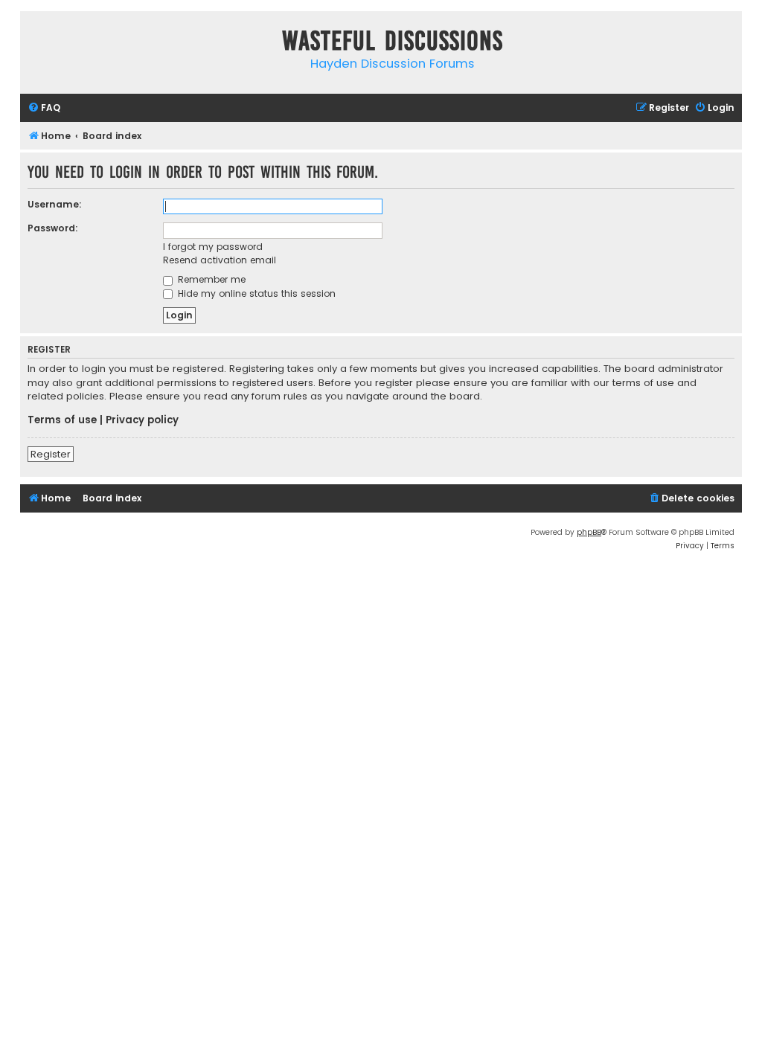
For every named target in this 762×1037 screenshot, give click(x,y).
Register (51, 454)
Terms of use (62, 420)
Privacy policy (142, 420)
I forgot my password (213, 246)
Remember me (210, 279)
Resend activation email (219, 260)
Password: (53, 228)
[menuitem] (44, 108)
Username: (55, 204)
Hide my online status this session (255, 293)
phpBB (589, 532)
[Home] (35, 43)
